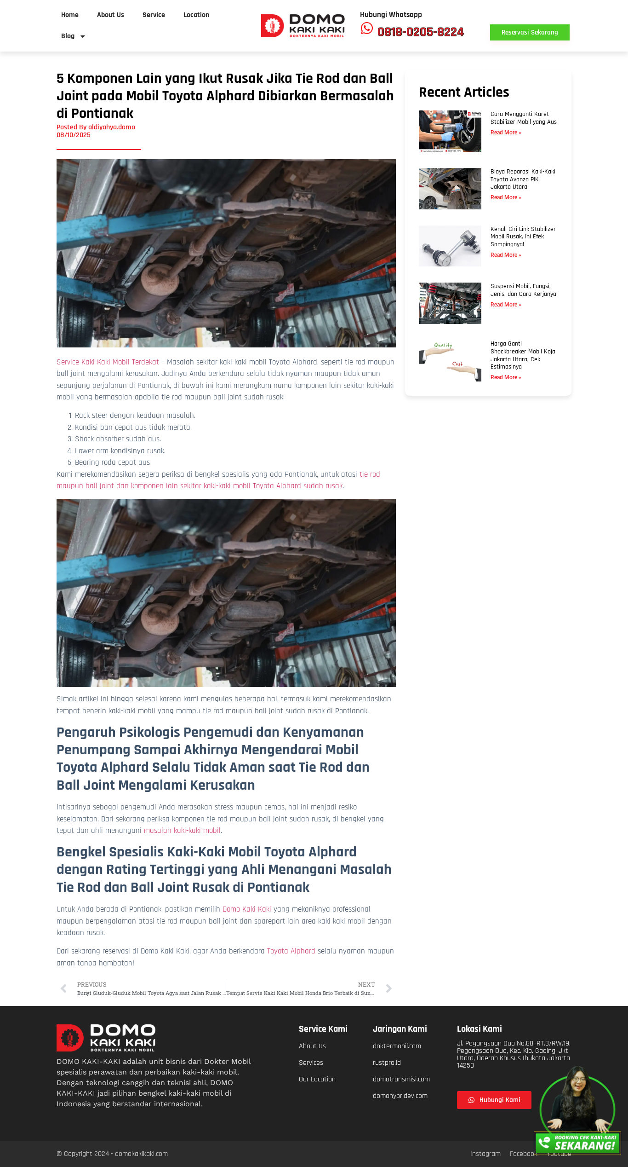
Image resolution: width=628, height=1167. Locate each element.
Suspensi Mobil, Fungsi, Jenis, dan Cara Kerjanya (523, 290)
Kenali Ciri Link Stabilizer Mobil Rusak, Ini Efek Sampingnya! (523, 237)
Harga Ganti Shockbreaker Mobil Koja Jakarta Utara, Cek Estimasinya (523, 355)
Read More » (506, 132)
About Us (110, 15)
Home (70, 15)
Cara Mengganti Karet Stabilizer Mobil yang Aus (524, 118)
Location (196, 15)
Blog (67, 36)
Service (154, 15)
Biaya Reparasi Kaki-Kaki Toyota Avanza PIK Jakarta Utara (523, 179)
